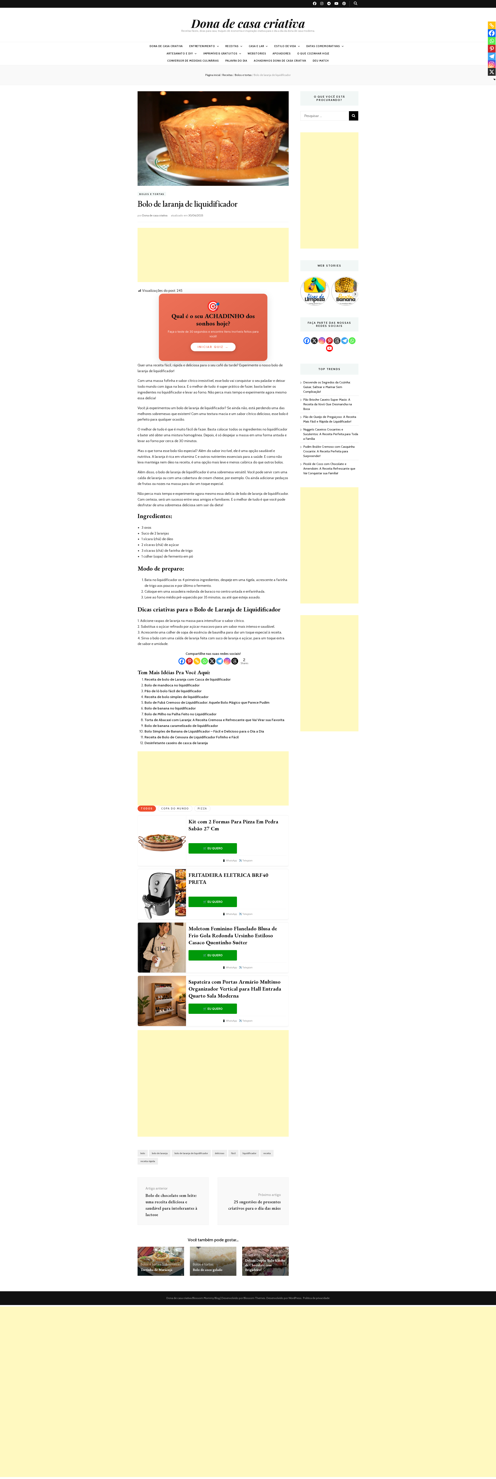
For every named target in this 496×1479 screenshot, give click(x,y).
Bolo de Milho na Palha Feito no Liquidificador (180, 714)
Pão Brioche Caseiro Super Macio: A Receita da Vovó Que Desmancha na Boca (327, 404)
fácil (233, 1153)
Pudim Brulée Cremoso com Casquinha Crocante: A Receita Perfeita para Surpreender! (329, 451)
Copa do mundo (175, 808)
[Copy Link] (197, 661)
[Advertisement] (213, 255)
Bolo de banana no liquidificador (170, 708)
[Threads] (234, 661)
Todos (147, 808)
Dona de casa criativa (248, 23)
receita (267, 1153)
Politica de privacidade (316, 1298)
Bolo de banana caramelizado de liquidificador (181, 726)
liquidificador (249, 1153)
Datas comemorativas (323, 46)
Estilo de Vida (285, 46)
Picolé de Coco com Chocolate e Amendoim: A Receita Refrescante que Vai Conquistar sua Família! (329, 468)
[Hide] (494, 79)
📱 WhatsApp (229, 860)
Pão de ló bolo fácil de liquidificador (173, 691)
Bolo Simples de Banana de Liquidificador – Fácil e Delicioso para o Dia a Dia (204, 731)
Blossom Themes (254, 1298)
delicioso (219, 1153)
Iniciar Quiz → (213, 347)
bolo (142, 1153)
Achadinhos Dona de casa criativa (280, 60)
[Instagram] (227, 661)
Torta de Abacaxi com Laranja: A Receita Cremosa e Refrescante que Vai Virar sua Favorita (214, 720)
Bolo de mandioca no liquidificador (172, 685)
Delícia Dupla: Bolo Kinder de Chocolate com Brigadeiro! (265, 1265)
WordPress (294, 1298)
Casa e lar (256, 46)
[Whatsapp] (204, 661)
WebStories (257, 53)
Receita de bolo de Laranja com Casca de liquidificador (188, 679)
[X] (212, 661)
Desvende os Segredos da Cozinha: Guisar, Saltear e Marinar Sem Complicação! (326, 387)
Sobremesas (171, 1264)
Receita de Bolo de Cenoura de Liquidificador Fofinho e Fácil (192, 737)
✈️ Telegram (245, 860)
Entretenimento (202, 46)
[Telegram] (219, 661)
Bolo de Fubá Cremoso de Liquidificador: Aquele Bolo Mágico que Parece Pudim (207, 702)
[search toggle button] (355, 3)
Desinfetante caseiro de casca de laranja (176, 743)
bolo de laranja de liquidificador (191, 1153)
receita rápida (147, 1161)
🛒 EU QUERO (213, 848)
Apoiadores (282, 53)
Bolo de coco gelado (207, 1269)
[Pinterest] (189, 661)
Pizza (202, 808)
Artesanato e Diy (180, 53)
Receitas (232, 46)
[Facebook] (181, 661)
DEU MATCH (321, 60)
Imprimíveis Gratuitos (220, 53)
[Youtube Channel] (329, 348)
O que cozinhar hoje (313, 53)
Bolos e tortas (151, 194)
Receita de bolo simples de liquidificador (176, 697)
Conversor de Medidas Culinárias (193, 60)
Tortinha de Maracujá (156, 1269)
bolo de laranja (160, 1153)
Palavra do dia (236, 60)
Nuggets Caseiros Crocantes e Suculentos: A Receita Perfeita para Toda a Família (330, 434)
